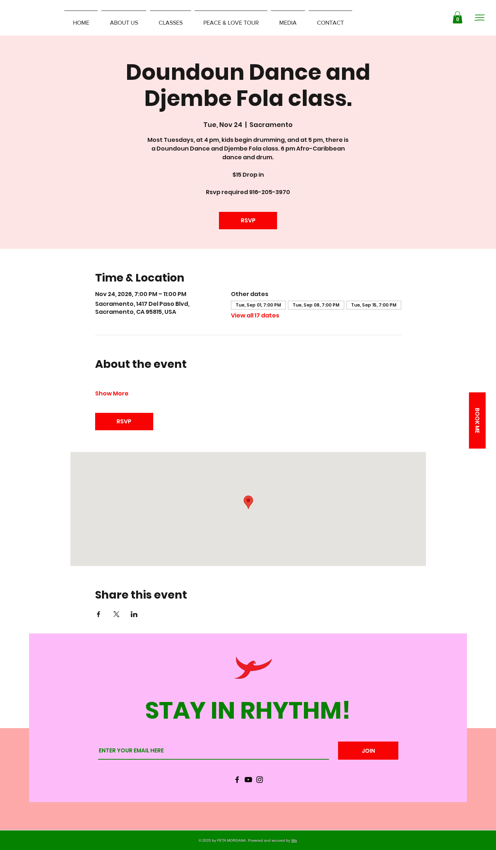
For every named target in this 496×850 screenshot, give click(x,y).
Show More (112, 394)
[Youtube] (248, 779)
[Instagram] (259, 779)
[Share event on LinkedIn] (134, 614)
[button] (457, 17)
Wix (294, 840)
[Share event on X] (116, 614)
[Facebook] (237, 779)
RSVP (248, 220)
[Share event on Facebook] (98, 614)
